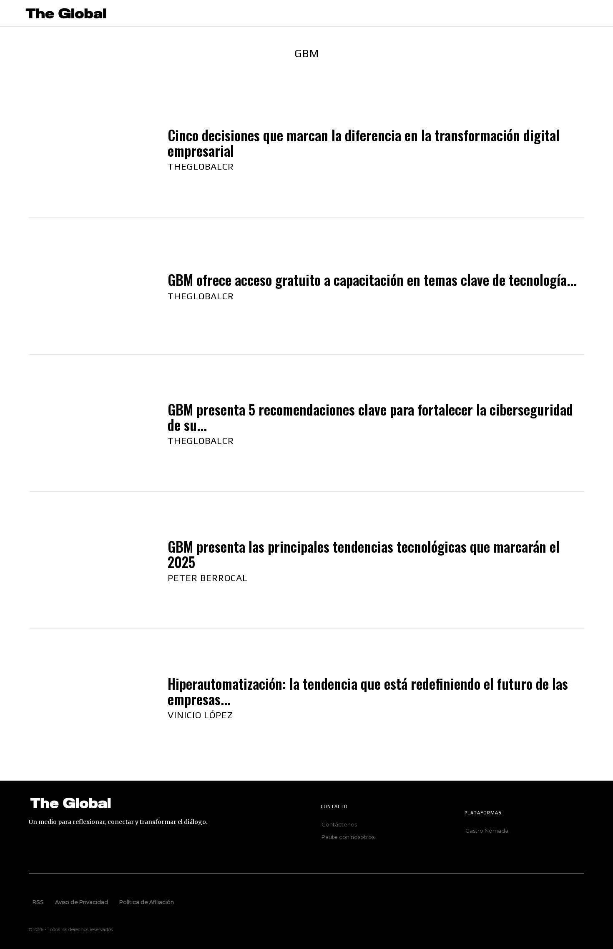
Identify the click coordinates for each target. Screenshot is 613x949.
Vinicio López (200, 714)
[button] (593, 13)
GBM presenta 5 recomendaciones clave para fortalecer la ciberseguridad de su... (370, 417)
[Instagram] (60, 849)
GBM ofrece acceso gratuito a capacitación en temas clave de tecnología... (372, 280)
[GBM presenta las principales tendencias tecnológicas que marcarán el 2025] (90, 560)
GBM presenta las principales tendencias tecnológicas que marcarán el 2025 (364, 554)
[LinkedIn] (85, 849)
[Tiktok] (111, 849)
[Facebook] (34, 849)
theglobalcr (201, 166)
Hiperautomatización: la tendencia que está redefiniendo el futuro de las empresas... (368, 691)
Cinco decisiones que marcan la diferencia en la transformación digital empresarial (364, 142)
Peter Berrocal (208, 577)
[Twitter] (137, 849)
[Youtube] (163, 849)
